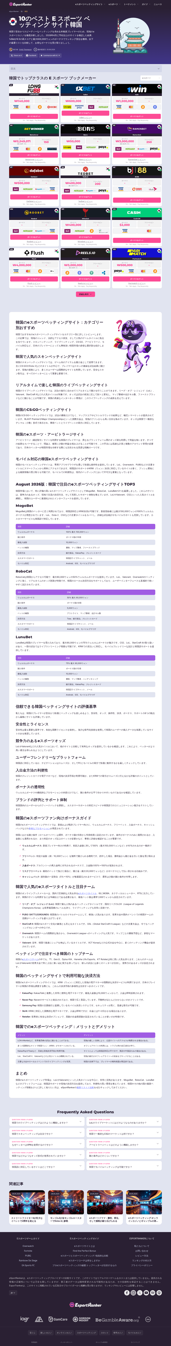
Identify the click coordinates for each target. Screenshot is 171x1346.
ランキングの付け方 (142, 1260)
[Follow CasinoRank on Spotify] (152, 1292)
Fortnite (28, 1250)
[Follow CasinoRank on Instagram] (133, 1292)
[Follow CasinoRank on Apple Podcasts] (159, 1292)
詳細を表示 (84, 294)
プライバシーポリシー (142, 1265)
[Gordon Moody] (81, 1319)
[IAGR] (24, 1319)
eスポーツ (113, 4)
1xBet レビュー (85, 117)
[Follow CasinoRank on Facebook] (127, 1292)
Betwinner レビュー (34, 159)
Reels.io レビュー (85, 283)
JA (12, 1292)
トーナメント (130, 4)
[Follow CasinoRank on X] (139, 1292)
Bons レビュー (85, 159)
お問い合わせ (141, 1250)
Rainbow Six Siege (28, 1260)
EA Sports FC (28, 1265)
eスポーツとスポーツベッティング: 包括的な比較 (84, 1255)
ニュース (158, 4)
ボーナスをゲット (34, 116)
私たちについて (141, 1246)
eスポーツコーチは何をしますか (84, 1260)
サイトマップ (135, 1342)
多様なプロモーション (39, 828)
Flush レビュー (34, 283)
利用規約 (34, 1342)
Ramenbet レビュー (137, 159)
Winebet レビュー (85, 241)
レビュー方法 (141, 1255)
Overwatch (28, 1246)
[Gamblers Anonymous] (39, 1319)
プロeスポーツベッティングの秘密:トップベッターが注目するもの (84, 1265)
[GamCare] (58, 1319)
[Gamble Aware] (118, 1319)
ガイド (145, 4)
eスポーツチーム (30, 959)
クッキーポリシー (66, 1342)
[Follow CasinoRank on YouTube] (146, 1292)
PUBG (28, 1255)
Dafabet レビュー (34, 201)
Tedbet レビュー (85, 201)
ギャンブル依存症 (102, 1342)
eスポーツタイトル (87, 893)
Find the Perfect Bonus (84, 1250)
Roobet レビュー (34, 241)
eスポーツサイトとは (84, 1246)
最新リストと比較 (85, 1087)
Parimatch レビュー (137, 283)
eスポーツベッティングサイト (89, 4)
